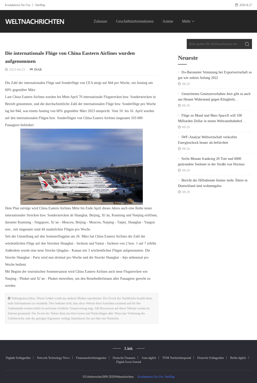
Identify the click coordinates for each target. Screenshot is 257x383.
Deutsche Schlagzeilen (210, 358)
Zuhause (100, 21)
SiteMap (40, 5)
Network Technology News (53, 358)
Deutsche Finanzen (124, 358)
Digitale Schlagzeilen (18, 358)
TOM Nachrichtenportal (176, 358)
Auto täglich (149, 358)
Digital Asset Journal (128, 362)
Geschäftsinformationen (135, 21)
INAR (38, 69)
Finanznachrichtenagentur (91, 358)
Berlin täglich (238, 358)
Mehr (186, 21)
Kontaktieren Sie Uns (18, 5)
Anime (167, 21)
